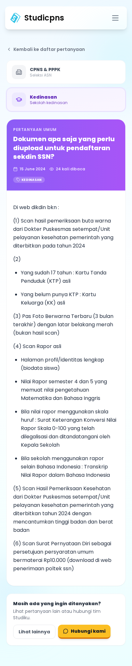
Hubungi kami (88, 631)
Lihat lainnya (34, 632)
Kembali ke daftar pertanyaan (49, 49)
